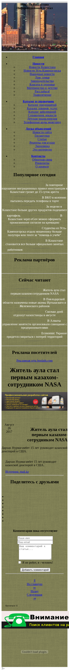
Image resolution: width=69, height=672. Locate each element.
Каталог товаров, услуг (42, 108)
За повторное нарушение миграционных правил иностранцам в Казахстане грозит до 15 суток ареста (34, 188)
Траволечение (42, 94)
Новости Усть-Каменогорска (42, 70)
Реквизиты (42, 163)
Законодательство (42, 81)
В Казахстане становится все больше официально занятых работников (35, 245)
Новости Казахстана (42, 67)
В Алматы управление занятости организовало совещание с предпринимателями (34, 324)
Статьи (42, 139)
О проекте (42, 166)
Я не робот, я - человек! (37, 562)
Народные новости (42, 74)
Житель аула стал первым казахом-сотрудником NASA (38, 291)
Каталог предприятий (42, 104)
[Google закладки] (34, 503)
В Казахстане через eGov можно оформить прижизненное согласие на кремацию (35, 219)
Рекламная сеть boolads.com (34, 360)
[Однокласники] (34, 517)
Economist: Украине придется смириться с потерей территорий (37, 335)
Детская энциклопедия (42, 118)
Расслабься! (42, 91)
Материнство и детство (42, 88)
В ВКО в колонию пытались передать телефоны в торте (38, 199)
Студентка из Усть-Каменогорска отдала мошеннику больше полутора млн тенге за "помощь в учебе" (37, 231)
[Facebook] (34, 510)
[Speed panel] (34, 496)
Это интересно (42, 149)
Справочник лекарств (42, 115)
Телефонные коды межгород (42, 122)
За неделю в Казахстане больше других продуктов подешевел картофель (34, 211)
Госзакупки (42, 135)
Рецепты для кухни (42, 142)
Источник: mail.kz (17, 471)
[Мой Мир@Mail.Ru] (34, 521)
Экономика (42, 146)
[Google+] (34, 500)
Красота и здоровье (42, 84)
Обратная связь (42, 159)
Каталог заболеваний (42, 111)
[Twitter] (34, 514)
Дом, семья (42, 77)
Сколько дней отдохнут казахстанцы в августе (38, 313)
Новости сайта (42, 132)
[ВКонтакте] (34, 507)
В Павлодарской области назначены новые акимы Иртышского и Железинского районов (34, 302)
